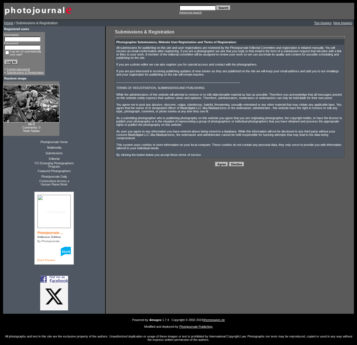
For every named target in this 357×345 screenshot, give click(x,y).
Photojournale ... (50, 233)
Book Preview (46, 260)
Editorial (54, 158)
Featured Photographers (54, 171)
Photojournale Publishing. (196, 326)
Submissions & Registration (25, 72)
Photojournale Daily (54, 176)
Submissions (54, 153)
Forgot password (18, 69)
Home (8, 23)
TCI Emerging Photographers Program (54, 164)
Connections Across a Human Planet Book (54, 182)
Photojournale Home (54, 142)
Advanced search (190, 12)
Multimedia (54, 147)
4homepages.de (214, 320)
